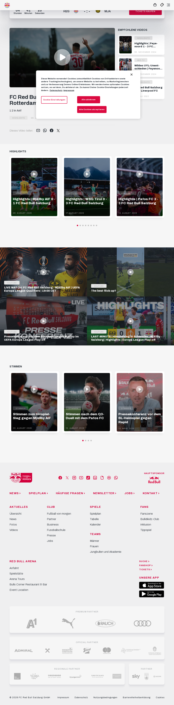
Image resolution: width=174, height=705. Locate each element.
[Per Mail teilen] (38, 130)
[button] (62, 57)
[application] (62, 57)
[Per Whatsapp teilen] (45, 131)
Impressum (68, 90)
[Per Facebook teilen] (52, 131)
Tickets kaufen (145, 11)
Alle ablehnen (88, 100)
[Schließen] (131, 74)
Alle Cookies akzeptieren (92, 109)
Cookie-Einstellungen (54, 100)
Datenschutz (56, 90)
